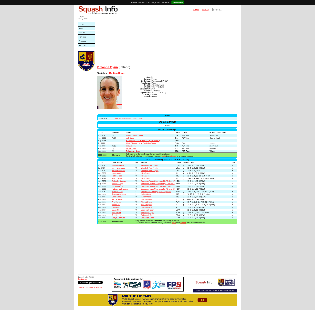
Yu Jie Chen (116, 210)
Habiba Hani (117, 176)
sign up (173, 156)
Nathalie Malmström (120, 189)
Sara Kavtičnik (117, 186)
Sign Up (205, 9)
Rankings (82, 37)
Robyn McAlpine (118, 218)
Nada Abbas (117, 173)
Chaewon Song (118, 207)
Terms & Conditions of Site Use (90, 287)
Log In (196, 9)
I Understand (177, 2)
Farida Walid (117, 199)
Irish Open (130, 138)
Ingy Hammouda (118, 168)
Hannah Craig (117, 192)
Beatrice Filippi (117, 184)
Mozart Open (131, 148)
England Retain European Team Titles (127, 118)
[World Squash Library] (86, 71)
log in (164, 156)
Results (82, 33)
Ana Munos (116, 202)
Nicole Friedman (118, 171)
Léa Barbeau (117, 197)
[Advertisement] (167, 41)
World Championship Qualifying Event (141, 143)
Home (81, 24)
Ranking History (117, 73)
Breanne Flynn (107, 67)
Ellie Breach (116, 212)
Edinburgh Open (133, 151)
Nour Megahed (118, 165)
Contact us (82, 279)
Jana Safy (116, 205)
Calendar (82, 41)
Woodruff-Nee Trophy (134, 135)
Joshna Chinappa (119, 194)
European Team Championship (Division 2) (143, 141)
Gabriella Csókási (119, 181)
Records (82, 45)
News (81, 28)
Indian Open (131, 146)
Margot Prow (117, 178)
